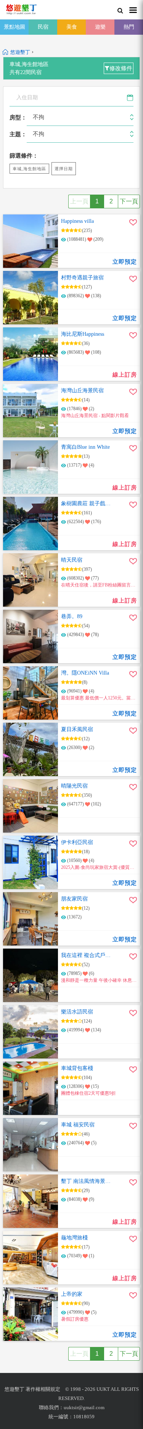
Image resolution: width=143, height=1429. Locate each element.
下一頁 (129, 201)
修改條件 (120, 68)
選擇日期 (64, 168)
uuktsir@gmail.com (84, 1407)
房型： (18, 117)
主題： (18, 134)
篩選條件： (24, 156)
